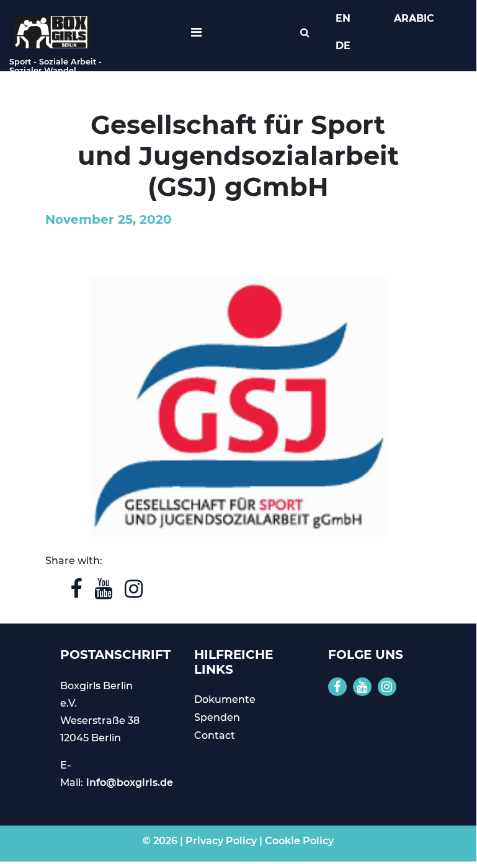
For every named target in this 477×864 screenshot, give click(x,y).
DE (343, 45)
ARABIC (414, 18)
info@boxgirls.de (129, 782)
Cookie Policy (299, 841)
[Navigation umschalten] (196, 32)
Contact (214, 735)
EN (343, 18)
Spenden (217, 717)
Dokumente (225, 699)
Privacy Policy (221, 841)
